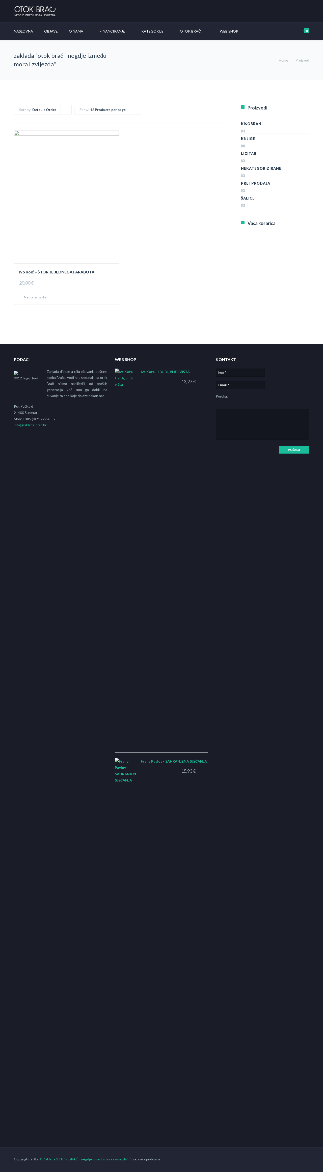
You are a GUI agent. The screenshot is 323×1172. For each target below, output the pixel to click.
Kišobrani (252, 124)
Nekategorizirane (261, 168)
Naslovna (23, 31)
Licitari (249, 153)
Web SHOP (229, 31)
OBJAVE (51, 31)
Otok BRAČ (190, 31)
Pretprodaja (255, 183)
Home (283, 60)
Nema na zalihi (34, 297)
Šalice (248, 198)
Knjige (248, 138)
